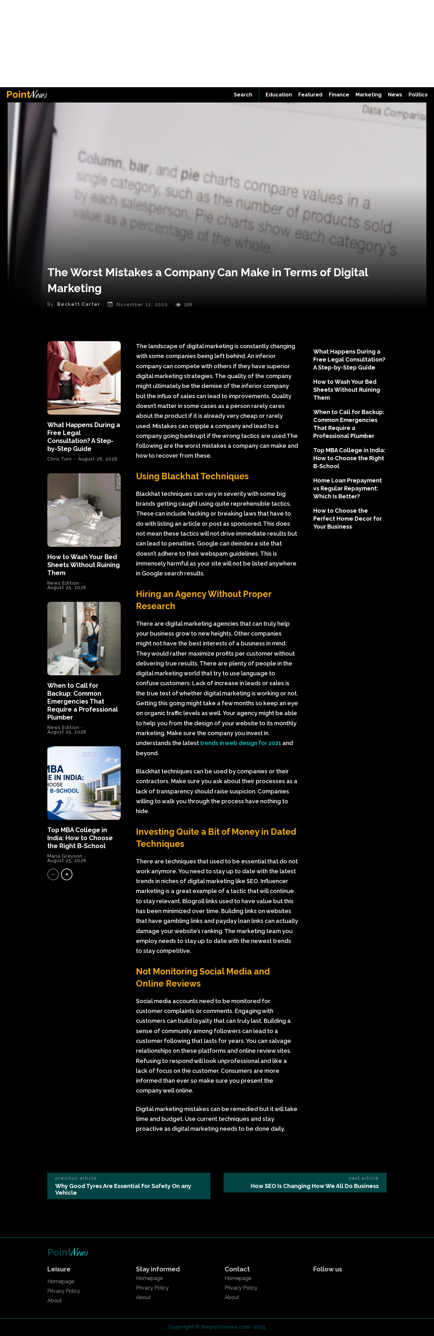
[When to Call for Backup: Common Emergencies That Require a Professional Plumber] (84, 638)
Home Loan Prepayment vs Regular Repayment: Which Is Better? (347, 488)
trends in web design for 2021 (240, 743)
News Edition (63, 583)
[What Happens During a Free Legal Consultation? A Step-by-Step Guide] (84, 378)
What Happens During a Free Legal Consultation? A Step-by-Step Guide (83, 437)
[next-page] (66, 874)
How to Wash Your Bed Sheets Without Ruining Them (83, 565)
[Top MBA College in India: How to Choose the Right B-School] (84, 783)
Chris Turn (59, 458)
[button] (243, 94)
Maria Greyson (64, 856)
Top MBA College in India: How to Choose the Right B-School (80, 838)
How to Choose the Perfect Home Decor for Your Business (347, 518)
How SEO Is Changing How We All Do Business (315, 1186)
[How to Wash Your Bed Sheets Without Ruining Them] (84, 510)
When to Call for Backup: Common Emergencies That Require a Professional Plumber (82, 701)
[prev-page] (53, 874)
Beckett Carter (78, 304)
